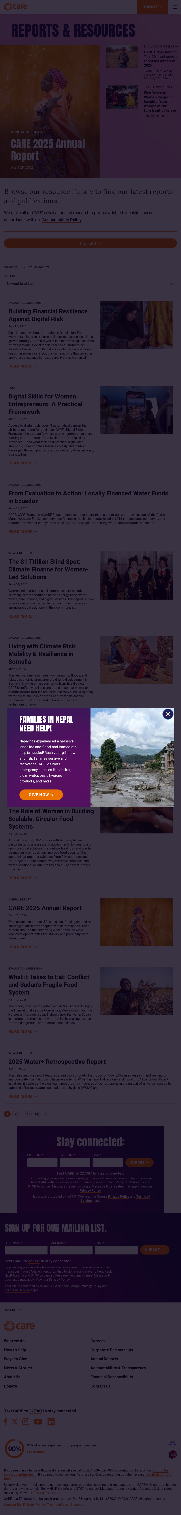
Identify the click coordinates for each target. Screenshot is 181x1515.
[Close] (168, 714)
